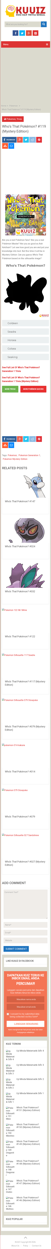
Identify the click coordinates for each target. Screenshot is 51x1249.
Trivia (19, 119)
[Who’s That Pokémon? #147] (25, 485)
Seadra (12, 331)
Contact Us (36, 1246)
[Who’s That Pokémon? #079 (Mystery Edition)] (25, 710)
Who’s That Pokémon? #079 (20, 816)
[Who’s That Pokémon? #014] (25, 755)
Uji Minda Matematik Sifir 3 (30, 1065)
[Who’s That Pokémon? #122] (25, 620)
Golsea (12, 348)
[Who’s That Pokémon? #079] (25, 800)
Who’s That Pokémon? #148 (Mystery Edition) (28, 1162)
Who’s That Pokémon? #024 (20, 546)
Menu (5, 44)
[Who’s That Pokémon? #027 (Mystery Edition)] (25, 845)
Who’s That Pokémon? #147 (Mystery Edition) (28, 1182)
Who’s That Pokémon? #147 (20, 501)
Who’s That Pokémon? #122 (20, 636)
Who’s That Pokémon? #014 (20, 771)
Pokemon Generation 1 (29, 455)
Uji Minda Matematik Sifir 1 (30, 1093)
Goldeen (13, 323)
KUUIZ (17, 1242)
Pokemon (13, 106)
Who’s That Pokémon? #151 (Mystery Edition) (28, 1109)
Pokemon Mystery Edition (15, 459)
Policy (25, 1246)
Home (3, 106)
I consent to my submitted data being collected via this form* (24, 1015)
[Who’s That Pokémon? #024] (25, 530)
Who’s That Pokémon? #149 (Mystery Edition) (28, 1142)
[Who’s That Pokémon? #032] (25, 575)
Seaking (13, 357)
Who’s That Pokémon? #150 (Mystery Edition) (28, 1125)
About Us (15, 1246)
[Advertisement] (25, 76)
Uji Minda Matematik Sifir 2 (30, 1079)
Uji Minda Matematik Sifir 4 (30, 1050)
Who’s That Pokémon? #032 (20, 591)
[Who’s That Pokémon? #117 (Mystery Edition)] (25, 665)
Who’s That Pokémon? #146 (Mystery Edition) (28, 1199)
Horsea (12, 340)
